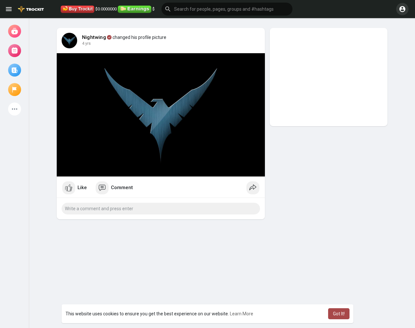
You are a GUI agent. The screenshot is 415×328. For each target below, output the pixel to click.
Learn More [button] (241, 313)
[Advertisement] (328, 77)
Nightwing (94, 37)
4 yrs (86, 43)
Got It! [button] (339, 313)
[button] (226, 9)
